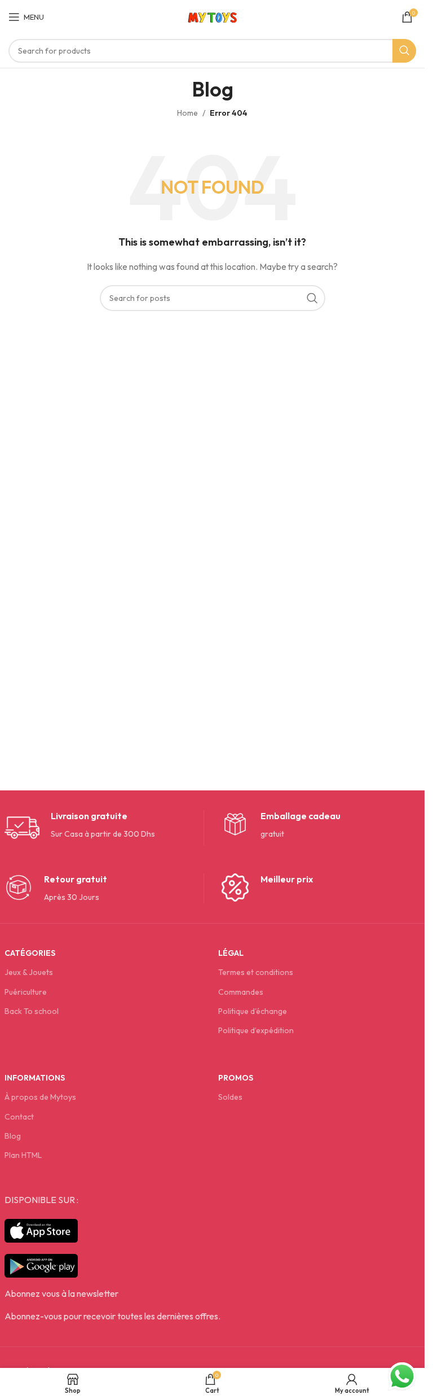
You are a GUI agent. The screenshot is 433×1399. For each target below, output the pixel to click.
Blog (13, 1136)
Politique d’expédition (256, 1030)
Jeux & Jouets (29, 972)
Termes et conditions (255, 972)
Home (187, 113)
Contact (19, 1117)
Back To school (32, 1011)
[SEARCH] (404, 51)
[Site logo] (212, 16)
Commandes (240, 992)
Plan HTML (23, 1155)
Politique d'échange (252, 1011)
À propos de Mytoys (40, 1097)
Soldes (230, 1097)
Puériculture (26, 992)
